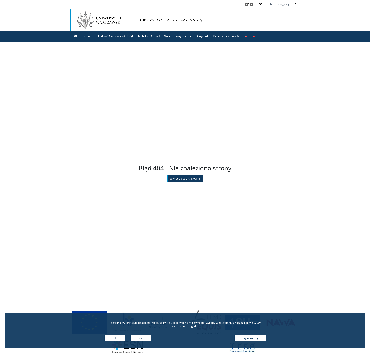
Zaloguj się (283, 4)
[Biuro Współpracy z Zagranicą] (75, 36)
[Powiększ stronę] (246, 4)
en (270, 4)
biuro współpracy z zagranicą (156, 20)
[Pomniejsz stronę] (251, 4)
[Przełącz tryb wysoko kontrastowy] (260, 4)
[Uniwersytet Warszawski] (99, 20)
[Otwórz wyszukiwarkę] (294, 4)
